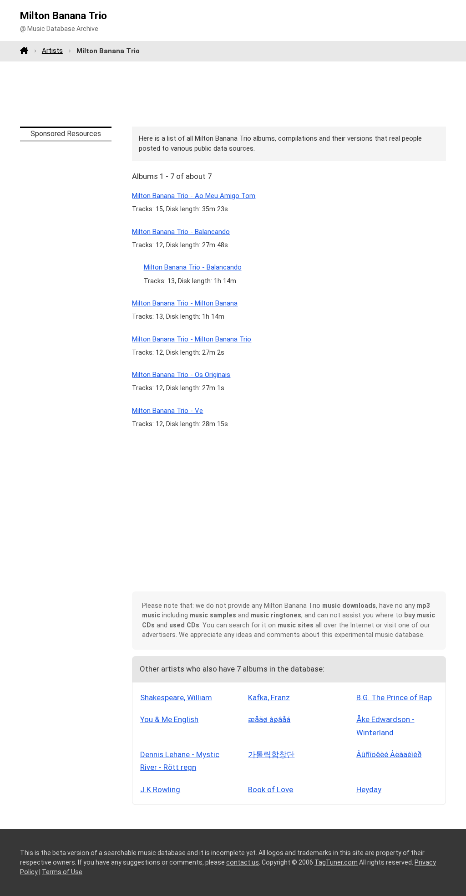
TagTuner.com (336, 862)
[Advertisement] (233, 93)
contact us (242, 862)
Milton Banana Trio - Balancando (181, 232)
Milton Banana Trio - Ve (167, 411)
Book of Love (270, 789)
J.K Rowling (160, 789)
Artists (52, 50)
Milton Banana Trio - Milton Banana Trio (191, 339)
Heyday (368, 789)
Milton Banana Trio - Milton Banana (185, 303)
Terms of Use (62, 872)
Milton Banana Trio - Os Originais (181, 375)
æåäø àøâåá (269, 719)
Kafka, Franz (269, 697)
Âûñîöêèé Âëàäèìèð (389, 754)
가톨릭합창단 (271, 754)
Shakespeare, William (176, 697)
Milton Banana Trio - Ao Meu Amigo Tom (193, 196)
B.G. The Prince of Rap (394, 697)
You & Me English (169, 719)
